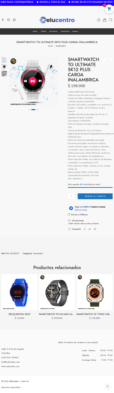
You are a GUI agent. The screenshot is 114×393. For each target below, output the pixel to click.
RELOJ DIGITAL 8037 (19, 314)
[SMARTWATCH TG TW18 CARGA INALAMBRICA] (111, 60)
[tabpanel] (33, 82)
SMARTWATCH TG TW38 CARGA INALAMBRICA (94, 314)
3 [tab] (36, 112)
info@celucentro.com (10, 361)
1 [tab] (29, 112)
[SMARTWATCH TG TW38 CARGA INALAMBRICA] (94, 292)
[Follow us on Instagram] (8, 19)
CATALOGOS (64, 31)
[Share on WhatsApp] (90, 229)
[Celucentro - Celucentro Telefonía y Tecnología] (57, 20)
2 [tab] (31, 112)
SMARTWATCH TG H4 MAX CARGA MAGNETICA (57, 314)
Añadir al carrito (95, 196)
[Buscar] (111, 20)
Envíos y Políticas (79, 214)
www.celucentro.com (10, 366)
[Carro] (105, 20)
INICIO (35, 31)
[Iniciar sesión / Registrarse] (99, 20)
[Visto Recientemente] (107, 386)
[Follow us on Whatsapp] (14, 19)
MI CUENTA (53, 31)
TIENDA (43, 31)
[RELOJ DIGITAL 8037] (19, 292)
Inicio (50, 45)
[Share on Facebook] (85, 229)
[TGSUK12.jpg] (4, 60)
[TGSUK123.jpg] (33, 81)
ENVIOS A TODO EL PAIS (43, 2)
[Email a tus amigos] (95, 229)
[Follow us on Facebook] (2, 19)
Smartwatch (61, 45)
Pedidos (75, 31)
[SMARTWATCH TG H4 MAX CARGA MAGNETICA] (57, 292)
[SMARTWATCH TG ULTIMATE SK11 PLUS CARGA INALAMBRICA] (105, 60)
